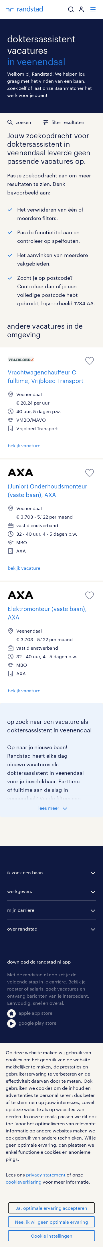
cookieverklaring (23, 1181)
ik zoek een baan (25, 872)
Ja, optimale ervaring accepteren (51, 1208)
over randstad (22, 928)
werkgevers (19, 891)
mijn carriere (20, 910)
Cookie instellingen (51, 1235)
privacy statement (46, 1174)
